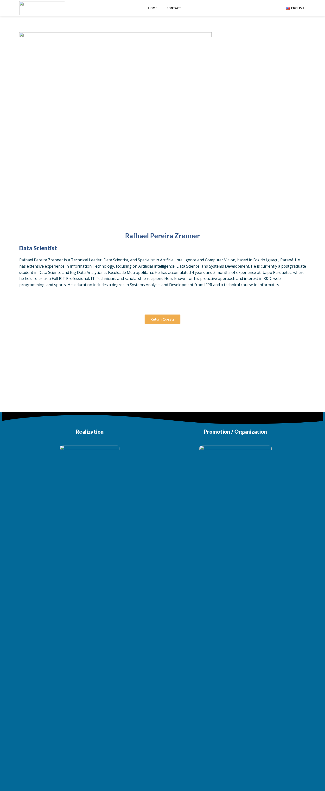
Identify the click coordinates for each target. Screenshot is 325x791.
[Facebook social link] (138, 304)
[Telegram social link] (186, 304)
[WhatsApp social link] (174, 304)
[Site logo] (42, 7)
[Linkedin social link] (162, 304)
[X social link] (150, 304)
